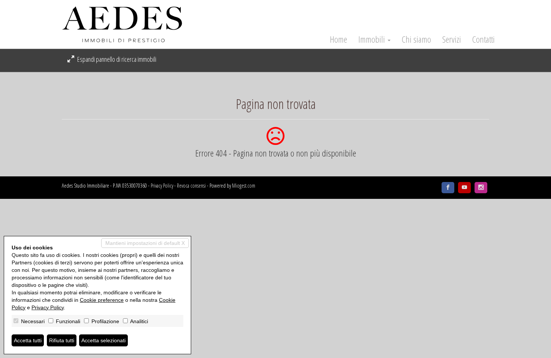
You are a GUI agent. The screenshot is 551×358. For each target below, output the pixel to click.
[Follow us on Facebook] (448, 187)
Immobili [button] (372, 39)
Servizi (451, 39)
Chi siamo (416, 39)
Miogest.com (243, 185)
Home (338, 39)
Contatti (483, 39)
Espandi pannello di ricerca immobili (116, 59)
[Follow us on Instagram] (481, 187)
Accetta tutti (28, 340)
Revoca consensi (191, 185)
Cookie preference (102, 300)
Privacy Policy (162, 185)
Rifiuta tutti (61, 340)
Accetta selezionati (103, 340)
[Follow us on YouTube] (464, 187)
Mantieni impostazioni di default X (145, 243)
